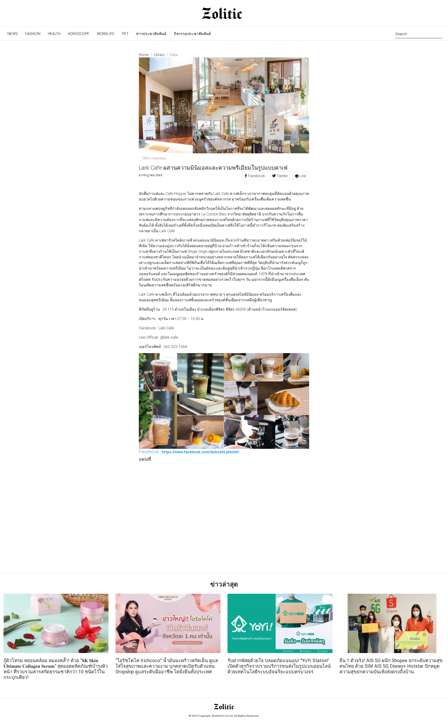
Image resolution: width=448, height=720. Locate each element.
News (14, 33)
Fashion (32, 33)
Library (159, 54)
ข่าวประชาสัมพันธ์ (151, 33)
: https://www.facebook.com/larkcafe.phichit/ (189, 451)
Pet (125, 33)
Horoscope (78, 33)
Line (302, 175)
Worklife (106, 33)
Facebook (256, 175)
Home (144, 54)
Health (54, 33)
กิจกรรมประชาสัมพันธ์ (192, 33)
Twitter (282, 175)
